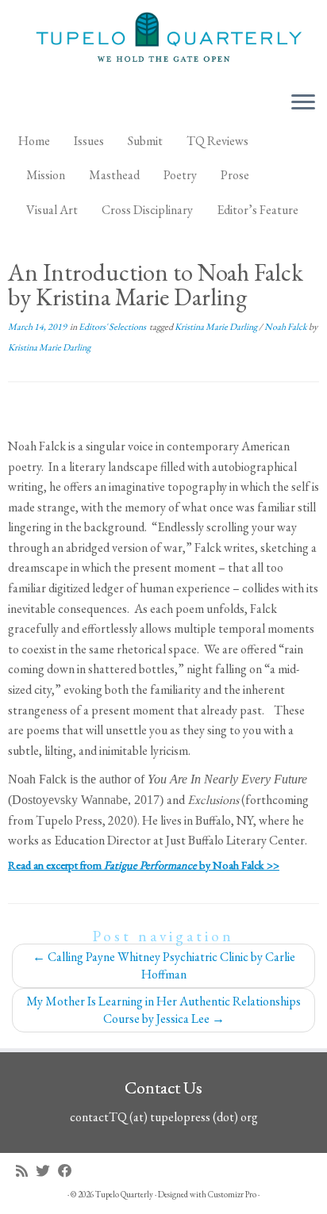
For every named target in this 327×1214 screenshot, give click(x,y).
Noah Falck (286, 326)
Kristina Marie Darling (217, 326)
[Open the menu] (303, 104)
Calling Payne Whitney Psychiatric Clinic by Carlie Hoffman (164, 965)
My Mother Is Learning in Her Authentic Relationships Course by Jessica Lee (163, 1010)
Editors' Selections (113, 326)
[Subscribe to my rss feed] (26, 1170)
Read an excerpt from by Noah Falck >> (143, 864)
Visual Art (52, 209)
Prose (235, 175)
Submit (145, 140)
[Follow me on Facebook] (69, 1170)
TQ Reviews (217, 140)
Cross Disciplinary (147, 209)
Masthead (114, 175)
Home (34, 140)
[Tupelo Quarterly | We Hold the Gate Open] (163, 39)
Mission (45, 175)
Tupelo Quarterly (124, 1194)
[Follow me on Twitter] (47, 1170)
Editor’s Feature (257, 209)
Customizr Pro (232, 1194)
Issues (89, 140)
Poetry (180, 175)
